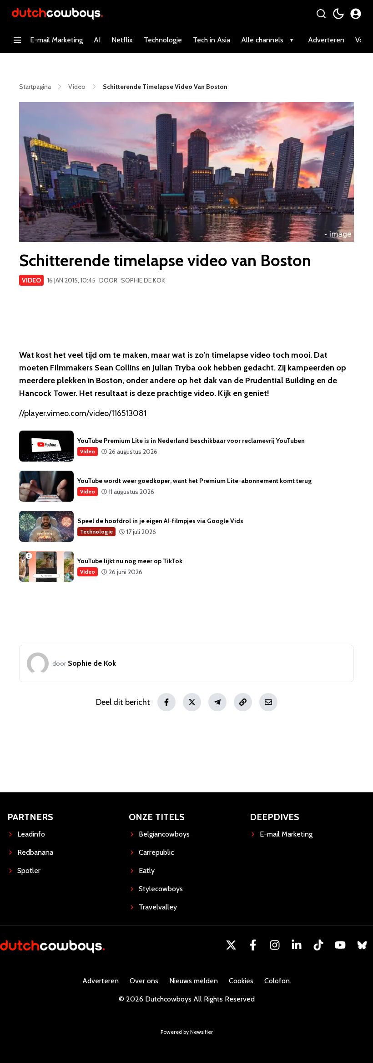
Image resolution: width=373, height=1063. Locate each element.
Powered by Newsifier (187, 1031)
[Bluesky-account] (362, 945)
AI (97, 40)
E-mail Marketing (56, 40)
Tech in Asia (211, 40)
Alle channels (262, 40)
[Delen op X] (192, 702)
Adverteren (326, 40)
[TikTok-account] (318, 945)
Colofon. (277, 980)
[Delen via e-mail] (268, 702)
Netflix (122, 40)
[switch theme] (338, 13)
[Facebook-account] (252, 945)
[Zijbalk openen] (17, 40)
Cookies (241, 980)
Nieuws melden (193, 980)
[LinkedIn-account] (296, 945)
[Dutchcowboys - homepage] (57, 13)
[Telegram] (217, 702)
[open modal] (355, 13)
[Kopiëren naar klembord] (243, 702)
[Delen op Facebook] (166, 702)
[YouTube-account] (340, 945)
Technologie (163, 40)
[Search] (321, 13)
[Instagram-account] (274, 945)
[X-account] (231, 945)
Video (31, 280)
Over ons (144, 980)
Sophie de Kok (143, 280)
